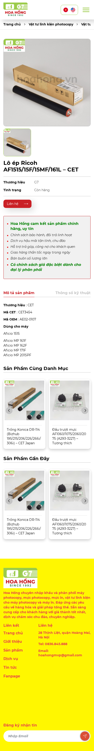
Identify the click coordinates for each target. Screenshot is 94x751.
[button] (9, 410)
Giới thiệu (12, 641)
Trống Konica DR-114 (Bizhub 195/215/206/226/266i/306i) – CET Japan (24, 436)
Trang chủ (12, 24)
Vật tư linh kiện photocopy (51, 24)
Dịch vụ (10, 659)
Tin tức (10, 667)
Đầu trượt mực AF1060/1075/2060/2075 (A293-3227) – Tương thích (69, 436)
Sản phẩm (13, 650)
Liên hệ (12, 204)
